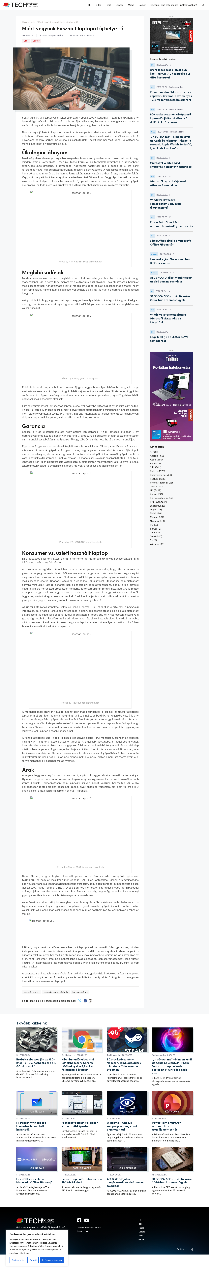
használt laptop (31, 992)
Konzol (153, 494)
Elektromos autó (159, 475)
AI (152, 291)
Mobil (131, 5)
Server (153, 528)
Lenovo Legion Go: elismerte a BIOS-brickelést (82, 1180)
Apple (153, 459)
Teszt (108, 5)
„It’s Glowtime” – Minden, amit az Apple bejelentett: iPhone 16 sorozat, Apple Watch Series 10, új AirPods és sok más (172, 1066)
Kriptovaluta (157, 502)
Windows (154, 544)
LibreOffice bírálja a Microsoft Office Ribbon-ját (35, 1180)
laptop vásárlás (80, 992)
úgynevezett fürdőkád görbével (82, 304)
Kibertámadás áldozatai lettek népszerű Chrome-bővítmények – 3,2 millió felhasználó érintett (171, 96)
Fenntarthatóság (159, 482)
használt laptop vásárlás (56, 992)
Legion (153, 509)
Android (154, 456)
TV (151, 540)
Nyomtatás (156, 521)
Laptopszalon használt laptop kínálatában (49, 973)
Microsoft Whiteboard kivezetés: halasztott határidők (31, 1126)
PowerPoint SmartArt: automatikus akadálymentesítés (167, 1126)
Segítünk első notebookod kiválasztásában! (173, 5)
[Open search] (203, 5)
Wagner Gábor (56, 35)
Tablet (153, 532)
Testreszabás (18, 1260)
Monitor (154, 517)
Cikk (98, 5)
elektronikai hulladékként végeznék (43, 185)
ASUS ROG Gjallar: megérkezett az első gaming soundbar (125, 1182)
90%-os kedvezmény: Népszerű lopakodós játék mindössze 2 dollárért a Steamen (170, 118)
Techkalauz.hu (68, 1055)
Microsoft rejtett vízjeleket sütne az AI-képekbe (80, 1124)
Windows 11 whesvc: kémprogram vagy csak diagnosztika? (165, 203)
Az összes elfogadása (52, 1260)
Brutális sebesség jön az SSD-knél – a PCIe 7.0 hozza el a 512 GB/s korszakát (170, 73)
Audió (153, 463)
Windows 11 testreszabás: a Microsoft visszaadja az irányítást (168, 318)
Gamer (142, 5)
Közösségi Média (159, 498)
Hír (89, 5)
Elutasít (33, 1260)
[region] (37, 1248)
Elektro (154, 471)
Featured (155, 479)
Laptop (119, 5)
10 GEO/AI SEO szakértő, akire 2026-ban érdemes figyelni (172, 1180)
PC (151, 525)
